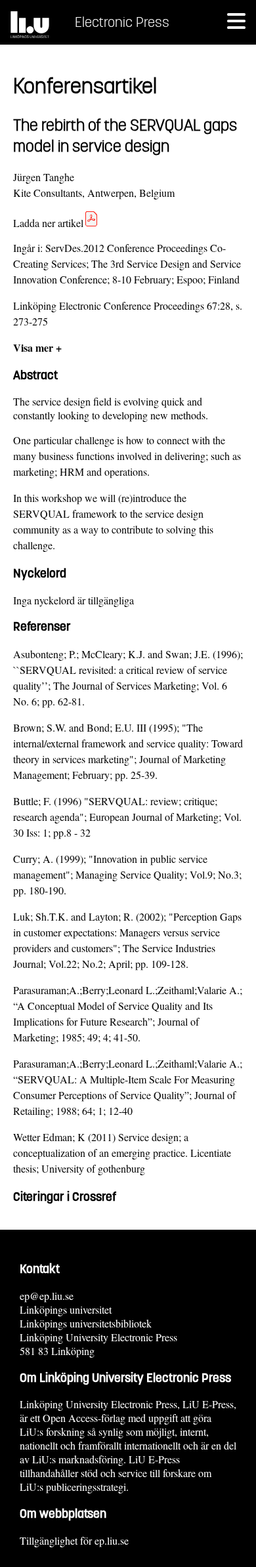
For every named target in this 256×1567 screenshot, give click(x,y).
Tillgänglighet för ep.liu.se (74, 1540)
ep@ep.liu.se (47, 1296)
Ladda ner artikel (48, 223)
